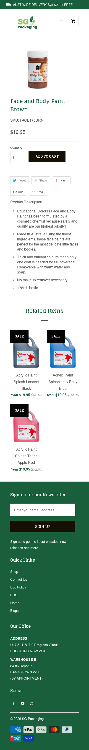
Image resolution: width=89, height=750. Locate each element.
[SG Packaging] (28, 27)
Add (20, 192)
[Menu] (61, 21)
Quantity (16, 147)
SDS (13, 594)
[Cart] (73, 21)
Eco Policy (18, 587)
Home (14, 602)
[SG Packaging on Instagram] (31, 703)
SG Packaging (33, 718)
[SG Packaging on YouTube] (22, 703)
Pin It (64, 180)
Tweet (22, 180)
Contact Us (18, 579)
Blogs (14, 610)
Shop (14, 571)
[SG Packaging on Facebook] (13, 703)
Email (40, 192)
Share (43, 180)
